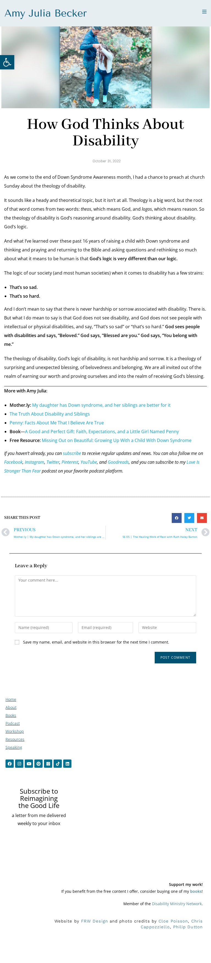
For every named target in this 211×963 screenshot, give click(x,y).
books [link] (196, 891)
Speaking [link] (13, 747)
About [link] (10, 707)
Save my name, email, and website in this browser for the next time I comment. (96, 642)
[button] (177, 518)
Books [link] (10, 715)
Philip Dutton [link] (188, 926)
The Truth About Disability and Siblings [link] (50, 414)
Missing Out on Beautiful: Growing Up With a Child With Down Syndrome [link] (116, 440)
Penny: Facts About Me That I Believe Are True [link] (57, 423)
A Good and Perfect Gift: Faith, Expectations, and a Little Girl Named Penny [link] (102, 431)
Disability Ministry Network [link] (177, 903)
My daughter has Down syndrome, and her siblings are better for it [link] (101, 405)
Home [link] (10, 699)
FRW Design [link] (94, 921)
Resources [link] (14, 739)
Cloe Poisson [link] (173, 921)
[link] (7, 62)
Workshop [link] (14, 731)
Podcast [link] (12, 723)
